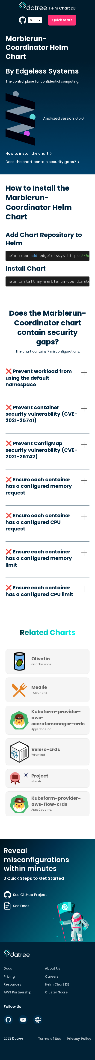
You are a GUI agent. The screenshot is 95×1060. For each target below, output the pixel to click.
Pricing (9, 976)
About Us (52, 968)
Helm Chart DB (57, 984)
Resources (12, 984)
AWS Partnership (17, 992)
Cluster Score (56, 992)
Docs (8, 968)
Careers (52, 976)
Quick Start (62, 19)
